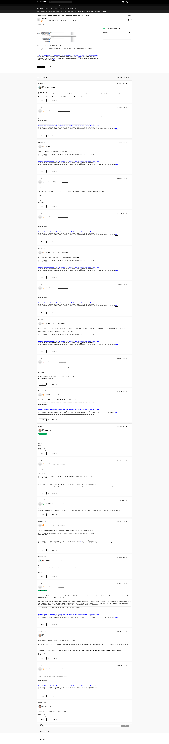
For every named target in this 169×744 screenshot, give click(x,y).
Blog (51, 8)
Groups (60, 8)
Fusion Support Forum (68, 11)
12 (42, 426)
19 (42, 665)
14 (42, 500)
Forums (46, 8)
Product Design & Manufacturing (48, 11)
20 (43, 702)
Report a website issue (125, 739)
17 (42, 583)
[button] (131, 19)
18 (42, 631)
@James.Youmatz (42, 367)
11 (42, 390)
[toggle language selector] (123, 1)
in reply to (61, 111)
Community (40, 8)
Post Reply (125, 726)
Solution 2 (105, 36)
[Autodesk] (41, 2)
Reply (40, 67)
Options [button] (129, 15)
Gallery (64, 8)
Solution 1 (105, 32)
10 (42, 358)
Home (38, 11)
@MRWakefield (43, 92)
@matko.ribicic (46, 469)
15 (42, 521)
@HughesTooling (61, 400)
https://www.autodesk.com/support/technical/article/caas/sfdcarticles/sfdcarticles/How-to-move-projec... (65, 97)
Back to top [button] (42, 739)
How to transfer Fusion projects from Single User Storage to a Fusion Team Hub (101, 650)
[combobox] (60, 2)
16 (42, 556)
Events (55, 8)
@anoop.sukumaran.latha (46, 151)
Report (51, 67)
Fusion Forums (59, 11)
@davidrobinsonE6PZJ (74, 257)
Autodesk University (72, 8)
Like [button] (47, 67)
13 (42, 460)
